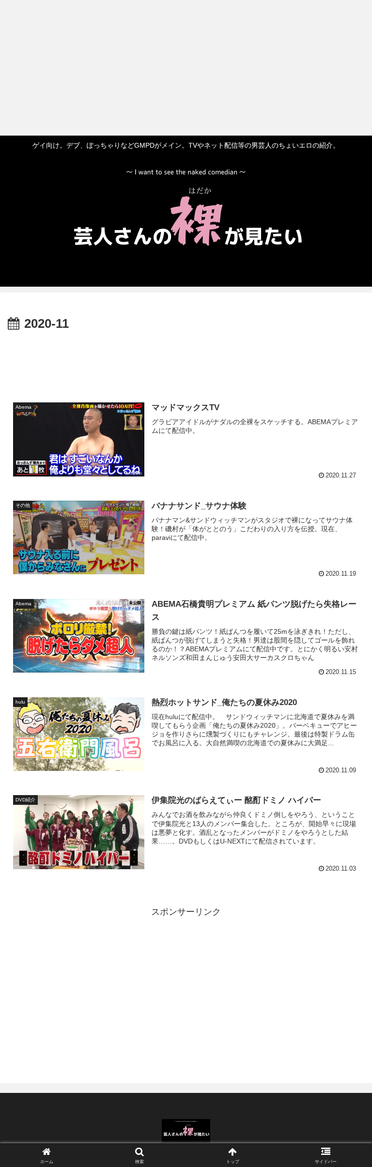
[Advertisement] (182, 68)
